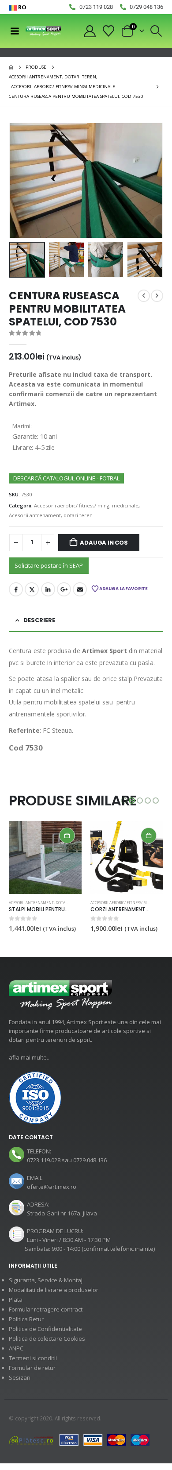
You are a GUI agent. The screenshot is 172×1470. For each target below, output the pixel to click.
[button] (156, 31)
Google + (64, 589)
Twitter (32, 589)
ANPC (16, 1348)
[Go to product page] (45, 857)
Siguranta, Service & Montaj (45, 1280)
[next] (157, 296)
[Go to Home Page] (11, 67)
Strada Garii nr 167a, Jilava (62, 1213)
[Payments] (79, 1439)
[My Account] (89, 31)
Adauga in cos (103, 542)
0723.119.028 (43, 1160)
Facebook (16, 589)
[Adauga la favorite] (78, 903)
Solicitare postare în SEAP (49, 565)
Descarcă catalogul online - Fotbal (66, 478)
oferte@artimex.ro (51, 1187)
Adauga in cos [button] (67, 835)
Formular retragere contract (45, 1309)
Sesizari (19, 1377)
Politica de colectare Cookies (47, 1338)
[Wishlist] (109, 31)
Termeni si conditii (33, 1358)
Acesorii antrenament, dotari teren (51, 515)
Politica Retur (26, 1319)
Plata (15, 1300)
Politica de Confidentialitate (45, 1329)
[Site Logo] (43, 31)
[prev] (144, 296)
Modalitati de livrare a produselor (53, 1290)
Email (80, 589)
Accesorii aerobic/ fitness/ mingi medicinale (86, 505)
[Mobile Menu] (14, 31)
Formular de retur (32, 1368)
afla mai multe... (30, 1057)
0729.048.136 (90, 1160)
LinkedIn (48, 589)
